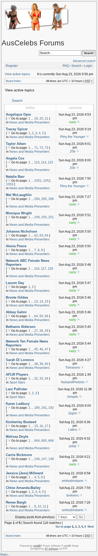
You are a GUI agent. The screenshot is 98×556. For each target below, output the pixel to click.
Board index (13, 80)
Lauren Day (15, 283)
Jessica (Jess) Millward (24, 473)
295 (44, 199)
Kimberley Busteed (21, 422)
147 (44, 459)
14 (41, 301)
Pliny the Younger (72, 137)
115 (50, 162)
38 (36, 364)
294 (37, 199)
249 (37, 217)
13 (36, 301)
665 (44, 440)
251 (51, 217)
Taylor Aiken (16, 144)
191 (44, 408)
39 (41, 364)
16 (41, 426)
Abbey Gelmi (16, 312)
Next (91, 526)
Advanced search (84, 60)
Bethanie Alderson (21, 327)
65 (41, 316)
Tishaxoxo (72, 367)
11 (44, 506)
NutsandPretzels (72, 382)
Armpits (72, 397)
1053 (9, 184)
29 (46, 331)
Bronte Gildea (17, 297)
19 (36, 118)
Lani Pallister (16, 389)
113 (36, 162)
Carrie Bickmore (19, 455)
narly (72, 122)
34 (46, 378)
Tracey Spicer (17, 129)
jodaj (72, 446)
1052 (46, 180)
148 (51, 459)
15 (46, 301)
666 (51, 440)
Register (12, 66)
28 (41, 331)
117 (43, 268)
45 (36, 349)
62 (36, 235)
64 (46, 235)
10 (39, 506)
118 (50, 268)
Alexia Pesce (16, 246)
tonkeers (72, 495)
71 (36, 148)
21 (46, 118)
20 (41, 118)
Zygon (72, 413)
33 (41, 378)
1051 (38, 180)
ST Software (51, 548)
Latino (72, 429)
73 (46, 148)
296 (51, 199)
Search (76, 66)
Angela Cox (15, 158)
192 (51, 408)
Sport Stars (17, 382)
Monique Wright (19, 213)
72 (41, 148)
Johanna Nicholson (21, 231)
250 (44, 217)
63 (41, 235)
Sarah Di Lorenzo (20, 360)
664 (37, 440)
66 (46, 316)
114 (43, 162)
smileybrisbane (72, 481)
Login (88, 66)
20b (72, 151)
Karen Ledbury (18, 404)
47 (46, 349)
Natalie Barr (15, 177)
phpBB (37, 546)
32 (36, 378)
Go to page (63, 526)
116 (36, 268)
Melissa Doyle (17, 437)
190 (37, 408)
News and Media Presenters (29, 122)
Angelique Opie (18, 114)
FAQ (66, 66)
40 (46, 364)
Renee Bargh (16, 502)
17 (46, 426)
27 (36, 331)
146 (37, 459)
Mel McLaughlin (19, 195)
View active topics (17, 74)
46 (41, 349)
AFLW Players (17, 374)
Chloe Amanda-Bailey (23, 488)
